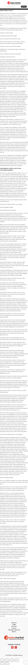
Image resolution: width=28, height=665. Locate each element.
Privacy (14, 631)
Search (24, 6)
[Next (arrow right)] (7, 663)
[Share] (7, 660)
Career (14, 624)
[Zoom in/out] (16, 660)
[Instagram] (16, 647)
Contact (13, 628)
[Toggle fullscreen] (12, 660)
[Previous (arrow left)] (2, 663)
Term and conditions (14, 630)
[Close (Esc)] (2, 660)
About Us (13, 622)
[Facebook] (12, 647)
